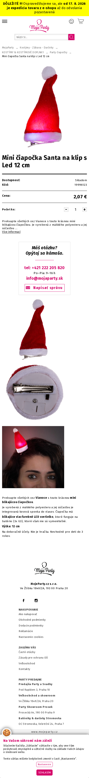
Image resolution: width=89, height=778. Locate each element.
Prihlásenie (71, 21)
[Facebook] (23, 600)
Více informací (11, 232)
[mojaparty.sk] (44, 569)
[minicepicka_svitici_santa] (33, 488)
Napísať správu (48, 288)
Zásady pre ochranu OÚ (33, 657)
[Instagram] (36, 600)
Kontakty (24, 669)
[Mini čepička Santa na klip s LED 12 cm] (33, 360)
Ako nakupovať (28, 614)
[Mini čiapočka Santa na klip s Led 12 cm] (44, 106)
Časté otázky (27, 652)
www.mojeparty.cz (44, 731)
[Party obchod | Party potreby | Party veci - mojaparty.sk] (39, 25)
